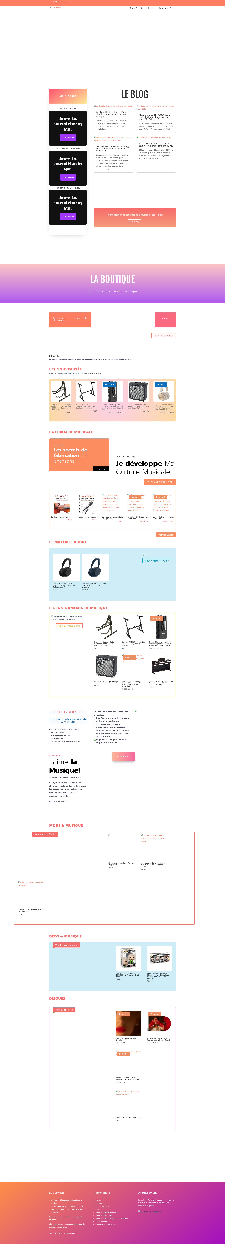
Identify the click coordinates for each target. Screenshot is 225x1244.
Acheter (100, 469)
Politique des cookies (103, 1215)
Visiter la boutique (163, 335)
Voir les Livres (165, 534)
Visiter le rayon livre (159, 482)
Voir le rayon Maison (66, 945)
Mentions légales (102, 1206)
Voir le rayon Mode (45, 834)
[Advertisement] (135, 244)
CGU (97, 1209)
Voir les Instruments (69, 625)
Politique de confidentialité (106, 1212)
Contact (98, 1200)
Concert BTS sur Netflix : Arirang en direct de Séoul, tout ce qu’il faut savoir (112, 148)
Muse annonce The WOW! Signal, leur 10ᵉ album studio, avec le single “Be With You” (155, 117)
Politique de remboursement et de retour (111, 1218)
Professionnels (101, 1221)
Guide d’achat (148, 8)
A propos (123, 757)
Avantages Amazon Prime (105, 1224)
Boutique (164, 8)
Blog (132, 8)
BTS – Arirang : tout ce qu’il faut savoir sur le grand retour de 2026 (156, 144)
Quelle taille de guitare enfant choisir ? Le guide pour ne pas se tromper (112, 114)
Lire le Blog (134, 221)
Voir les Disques (64, 1009)
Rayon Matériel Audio (157, 560)
